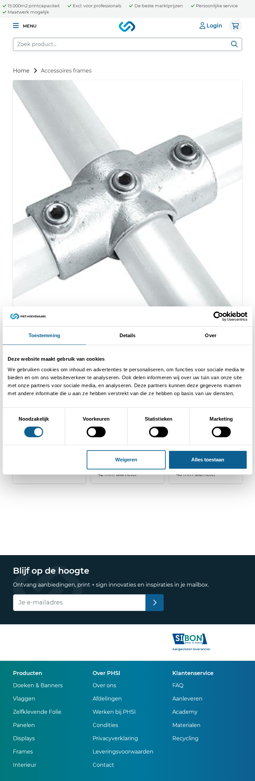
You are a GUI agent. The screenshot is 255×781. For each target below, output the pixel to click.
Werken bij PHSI (114, 712)
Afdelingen (107, 699)
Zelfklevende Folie (37, 712)
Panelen (24, 725)
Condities (105, 725)
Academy (185, 712)
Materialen (186, 725)
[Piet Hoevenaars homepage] (127, 26)
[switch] (96, 432)
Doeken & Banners (38, 685)
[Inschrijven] (154, 602)
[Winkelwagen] (235, 25)
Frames (23, 752)
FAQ (177, 685)
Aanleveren (187, 699)
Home (21, 71)
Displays (24, 738)
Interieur (24, 765)
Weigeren (126, 459)
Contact (103, 765)
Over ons (104, 685)
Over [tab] (210, 335)
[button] (25, 26)
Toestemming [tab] (44, 335)
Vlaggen (24, 699)
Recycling (185, 738)
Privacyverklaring (115, 738)
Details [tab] (128, 335)
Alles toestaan (207, 459)
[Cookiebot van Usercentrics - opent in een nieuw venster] (218, 316)
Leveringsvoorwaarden (123, 752)
